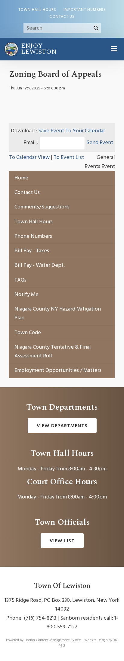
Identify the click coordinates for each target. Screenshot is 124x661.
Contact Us (62, 17)
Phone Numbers (33, 236)
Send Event (99, 142)
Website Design (96, 640)
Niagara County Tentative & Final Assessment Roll (52, 351)
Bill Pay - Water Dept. (39, 265)
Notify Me (26, 294)
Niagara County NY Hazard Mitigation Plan (57, 313)
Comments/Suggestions (42, 207)
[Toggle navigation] (113, 49)
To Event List (69, 157)
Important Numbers (85, 10)
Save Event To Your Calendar (71, 131)
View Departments (62, 426)
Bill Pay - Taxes (31, 251)
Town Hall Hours (37, 10)
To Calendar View (29, 157)
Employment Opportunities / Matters (57, 370)
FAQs (20, 280)
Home (21, 178)
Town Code (27, 332)
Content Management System (59, 640)
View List (62, 541)
